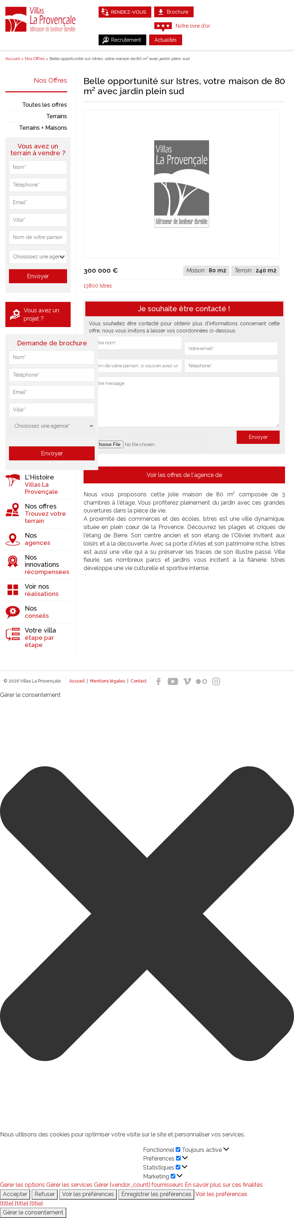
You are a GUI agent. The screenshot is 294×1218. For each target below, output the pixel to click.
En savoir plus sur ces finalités (224, 1184)
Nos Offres (50, 80)
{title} (6, 1203)
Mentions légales (107, 681)
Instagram (216, 681)
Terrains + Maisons (43, 127)
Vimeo (187, 681)
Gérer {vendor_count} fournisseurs (138, 1184)
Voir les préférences (88, 1194)
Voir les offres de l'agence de (184, 475)
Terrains (56, 116)
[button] (147, 915)
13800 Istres (98, 286)
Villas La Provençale (41, 19)
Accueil (77, 681)
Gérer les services (69, 1184)
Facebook (158, 681)
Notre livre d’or (193, 26)
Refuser (44, 1194)
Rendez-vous (128, 12)
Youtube (173, 681)
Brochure (177, 12)
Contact (139, 681)
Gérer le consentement (33, 1212)
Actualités (166, 40)
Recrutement (126, 40)
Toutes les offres (44, 104)
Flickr (201, 681)
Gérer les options (22, 1184)
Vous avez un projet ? (41, 314)
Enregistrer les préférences (156, 1194)
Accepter (15, 1194)
